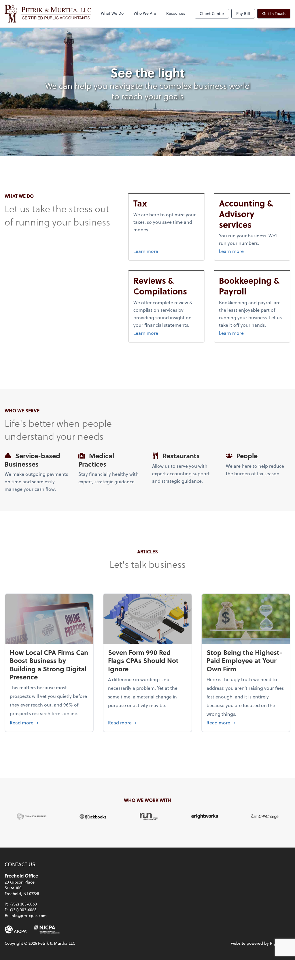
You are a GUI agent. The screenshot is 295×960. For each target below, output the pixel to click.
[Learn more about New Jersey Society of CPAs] (47, 929)
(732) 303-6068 (23, 910)
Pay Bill (243, 13)
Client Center (212, 13)
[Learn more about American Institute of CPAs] (16, 929)
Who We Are (145, 13)
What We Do (112, 13)
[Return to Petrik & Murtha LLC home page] (48, 13)
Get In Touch (273, 13)
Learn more (156, 250)
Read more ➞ (49, 722)
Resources (175, 13)
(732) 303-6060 (23, 904)
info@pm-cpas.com (28, 915)
